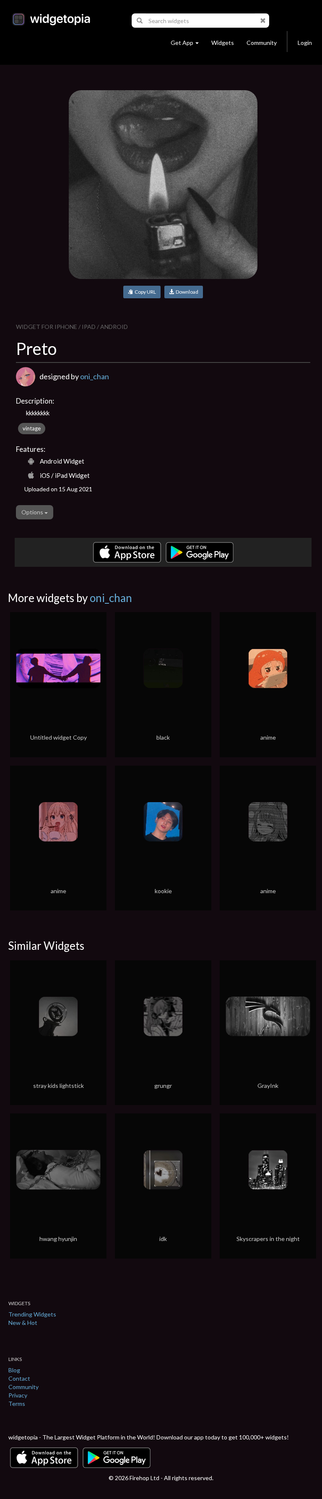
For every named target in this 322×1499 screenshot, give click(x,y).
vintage (32, 428)
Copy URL (144, 292)
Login (305, 42)
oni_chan (94, 376)
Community (262, 42)
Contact (19, 1378)
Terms (16, 1403)
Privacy (17, 1395)
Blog (14, 1370)
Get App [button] (182, 42)
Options (32, 512)
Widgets (222, 42)
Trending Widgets (32, 1314)
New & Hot (22, 1322)
